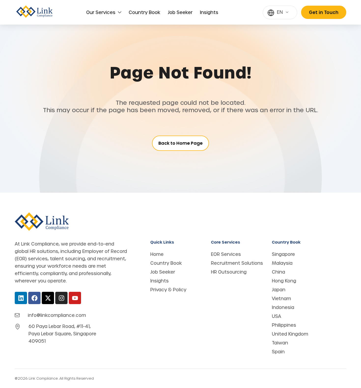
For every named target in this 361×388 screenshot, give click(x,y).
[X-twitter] (48, 298)
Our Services (100, 12)
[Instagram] (61, 298)
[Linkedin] (21, 298)
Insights (209, 12)
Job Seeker (180, 12)
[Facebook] (34, 298)
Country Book (144, 12)
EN (280, 12)
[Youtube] (75, 298)
